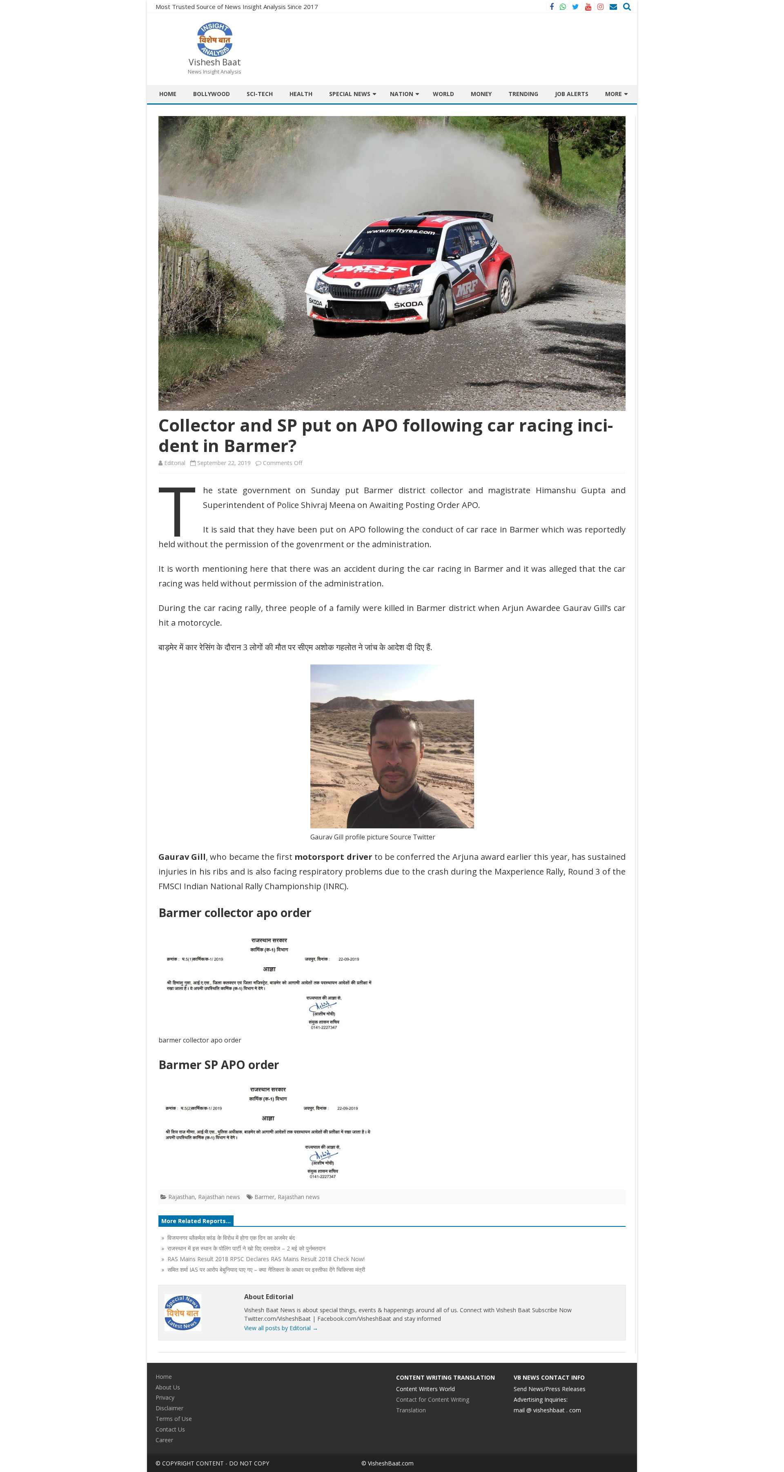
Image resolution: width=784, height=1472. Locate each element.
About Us (168, 1387)
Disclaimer (169, 1408)
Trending (523, 94)
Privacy (165, 1397)
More (613, 94)
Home (167, 94)
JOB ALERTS (571, 94)
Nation (401, 94)
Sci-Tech (260, 94)
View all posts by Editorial (281, 1328)
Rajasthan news (219, 1197)
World (443, 94)
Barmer (264, 1197)
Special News (349, 94)
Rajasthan (181, 1197)
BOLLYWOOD (211, 94)
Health (301, 94)
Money (481, 94)
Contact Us (170, 1429)
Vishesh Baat (215, 62)
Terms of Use (174, 1419)
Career (164, 1440)
